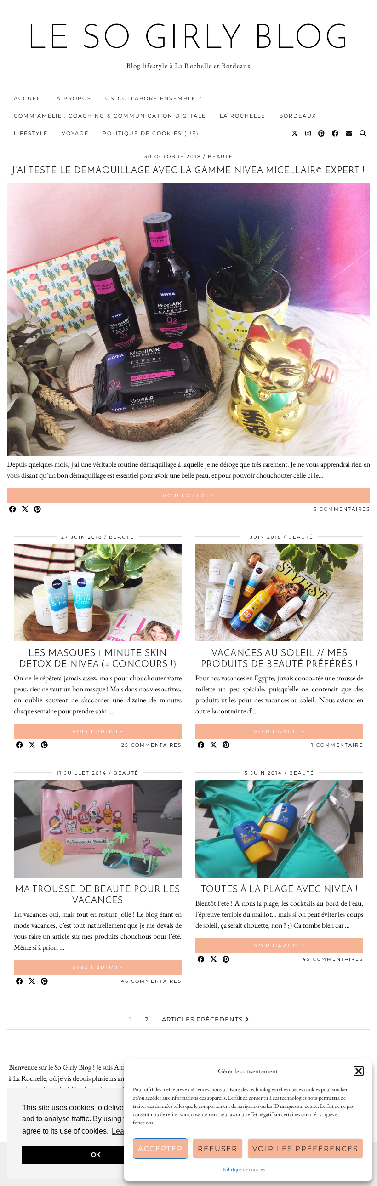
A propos (74, 98)
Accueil (28, 98)
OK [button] (96, 1154)
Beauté (220, 157)
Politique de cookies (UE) (151, 133)
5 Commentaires (342, 509)
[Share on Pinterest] (38, 509)
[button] (358, 1071)
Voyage (75, 133)
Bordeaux (297, 116)
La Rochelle (242, 116)
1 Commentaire (337, 745)
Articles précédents (203, 1019)
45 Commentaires (333, 959)
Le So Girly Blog (188, 39)
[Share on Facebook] (13, 509)
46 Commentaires (151, 981)
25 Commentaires (151, 745)
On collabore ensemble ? (153, 98)
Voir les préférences (305, 1148)
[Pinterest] (322, 133)
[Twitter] (295, 133)
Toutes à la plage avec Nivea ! (279, 890)
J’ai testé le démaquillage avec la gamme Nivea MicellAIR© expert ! (188, 171)
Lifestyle (31, 133)
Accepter (160, 1148)
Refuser (218, 1148)
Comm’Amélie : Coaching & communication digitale (110, 116)
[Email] (349, 133)
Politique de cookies (244, 1169)
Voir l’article (188, 495)
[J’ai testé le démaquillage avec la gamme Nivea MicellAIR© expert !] (188, 453)
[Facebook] (335, 133)
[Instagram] (308, 133)
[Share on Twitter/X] (25, 509)
